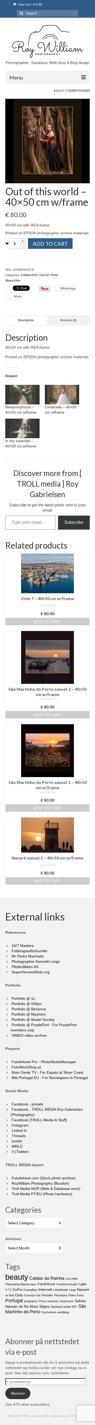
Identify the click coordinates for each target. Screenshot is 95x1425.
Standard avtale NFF (64, 1306)
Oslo (19, 1295)
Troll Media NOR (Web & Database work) (45, 1188)
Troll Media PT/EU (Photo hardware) (41, 1194)
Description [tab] (26, 320)
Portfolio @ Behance (28, 1009)
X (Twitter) (20, 1152)
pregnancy (31, 1301)
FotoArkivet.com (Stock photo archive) (43, 1178)
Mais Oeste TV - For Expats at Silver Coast (47, 1072)
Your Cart (29, 4)
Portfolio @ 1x (23, 998)
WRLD (16, 1146)
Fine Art (44, 275)
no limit (9, 1295)
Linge (72, 1289)
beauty (16, 1277)
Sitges (44, 1306)
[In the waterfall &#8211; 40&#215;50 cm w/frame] (22, 428)
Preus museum (48, 1301)
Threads (18, 1136)
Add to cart (50, 243)
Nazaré (83, 1289)
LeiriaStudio (60, 1289)
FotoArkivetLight (66, 1284)
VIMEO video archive (29, 1035)
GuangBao (30, 1289)
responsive (66, 1301)
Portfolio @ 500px (26, 1004)
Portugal (14, 1300)
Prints (54, 275)
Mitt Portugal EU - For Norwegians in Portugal (49, 1078)
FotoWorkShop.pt (26, 1067)
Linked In (19, 1130)
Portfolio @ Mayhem (28, 1014)
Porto (80, 1295)
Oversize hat (32, 1295)
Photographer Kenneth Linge (35, 961)
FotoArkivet (46, 1284)
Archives (13, 1239)
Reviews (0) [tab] (68, 320)
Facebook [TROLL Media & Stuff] (39, 1120)
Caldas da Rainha (46, 1278)
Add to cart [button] (48, 621)
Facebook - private (27, 1104)
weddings (63, 1312)
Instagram (19, 1125)
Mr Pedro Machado (27, 956)
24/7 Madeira (22, 945)
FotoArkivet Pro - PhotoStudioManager (43, 1062)
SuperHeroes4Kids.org (30, 972)
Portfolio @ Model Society (33, 1019)
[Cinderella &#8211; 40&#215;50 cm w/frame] (62, 394)
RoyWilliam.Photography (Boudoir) (40, 1183)
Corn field (71, 1278)
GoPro (17, 1290)
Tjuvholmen (48, 1312)
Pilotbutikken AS (24, 967)
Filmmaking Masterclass (20, 1284)
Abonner (18, 1393)
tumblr (16, 1141)
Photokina (60, 1295)
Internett (45, 1289)
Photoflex (47, 1295)
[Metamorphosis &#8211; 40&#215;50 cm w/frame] (22, 394)
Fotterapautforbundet (29, 951)
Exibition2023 (79, 90)
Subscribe (73, 522)
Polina (72, 1295)
